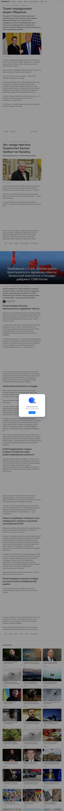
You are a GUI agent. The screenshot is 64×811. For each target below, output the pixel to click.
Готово (32, 412)
